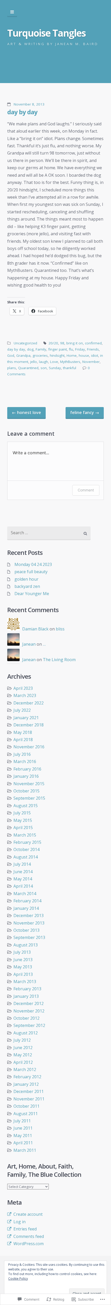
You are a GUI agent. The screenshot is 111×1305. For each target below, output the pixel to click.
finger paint (57, 349)
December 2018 (28, 725)
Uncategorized (25, 343)
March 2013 (24, 981)
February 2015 (27, 842)
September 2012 (29, 1025)
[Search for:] (49, 533)
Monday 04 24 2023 (33, 564)
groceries (40, 355)
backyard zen (27, 586)
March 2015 (24, 835)
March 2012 (24, 1069)
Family (41, 349)
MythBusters (70, 361)
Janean (29, 644)
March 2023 (24, 695)
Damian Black (35, 629)
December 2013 (28, 915)
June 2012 (23, 1047)
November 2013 (28, 923)
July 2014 (22, 864)
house (84, 355)
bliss (60, 629)
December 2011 (28, 1091)
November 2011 (28, 1099)
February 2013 (27, 989)
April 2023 (23, 688)
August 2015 (25, 805)
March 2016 (24, 761)
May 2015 (22, 820)
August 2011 (25, 1113)
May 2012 (22, 1055)
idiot (94, 355)
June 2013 (23, 959)
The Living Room (59, 659)
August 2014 (25, 857)
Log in (19, 1222)
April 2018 (23, 739)
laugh (43, 361)
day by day (22, 112)
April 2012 (23, 1062)
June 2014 (23, 871)
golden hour (26, 579)
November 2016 (28, 747)
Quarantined (28, 368)
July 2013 (22, 952)
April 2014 (23, 886)
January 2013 (26, 996)
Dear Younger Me (31, 593)
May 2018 (22, 732)
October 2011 (26, 1106)
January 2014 (26, 908)
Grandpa (23, 355)
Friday (80, 349)
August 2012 (25, 1033)
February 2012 (27, 1077)
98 (62, 343)
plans (11, 368)
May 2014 (22, 879)
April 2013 (23, 974)
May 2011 (22, 1135)
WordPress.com (28, 1243)
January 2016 (26, 776)
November (91, 361)
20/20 (53, 343)
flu (71, 349)
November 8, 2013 (29, 104)
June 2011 (23, 1128)
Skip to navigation (12, 12)
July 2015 (22, 813)
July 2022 (22, 710)
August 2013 (25, 945)
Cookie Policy (18, 1278)
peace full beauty (30, 571)
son (44, 368)
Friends (93, 349)
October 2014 (26, 849)
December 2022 (28, 703)
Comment (86, 490)
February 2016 (27, 769)
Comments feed (28, 1236)
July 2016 (22, 754)
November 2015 (28, 784)
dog (30, 349)
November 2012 (28, 1011)
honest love (26, 412)
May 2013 (22, 967)
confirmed (93, 343)
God (10, 355)
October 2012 (26, 1018)
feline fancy (84, 412)
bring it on (74, 343)
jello (33, 361)
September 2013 (29, 937)
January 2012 (26, 1084)
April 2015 (23, 827)
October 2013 (26, 930)
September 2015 (29, 798)
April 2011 (23, 1143)
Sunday (55, 368)
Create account (28, 1214)
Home (72, 355)
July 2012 (22, 1040)
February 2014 (27, 901)
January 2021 (26, 717)
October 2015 (26, 791)
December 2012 (28, 1003)
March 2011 (24, 1150)
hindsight (57, 355)
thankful (69, 368)
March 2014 (24, 893)
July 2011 (22, 1121)
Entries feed (25, 1229)
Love (54, 361)
